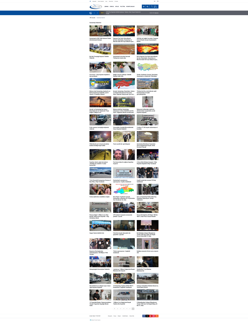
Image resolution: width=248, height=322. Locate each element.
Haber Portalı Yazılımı (96, 320)
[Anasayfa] (90, 1)
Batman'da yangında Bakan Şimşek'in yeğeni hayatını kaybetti (119, 12)
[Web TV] (154, 1)
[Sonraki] (133, 309)
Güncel (112, 6)
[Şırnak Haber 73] (96, 6)
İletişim (119, 316)
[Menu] (144, 6)
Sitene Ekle (111, 1)
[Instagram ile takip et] (153, 316)
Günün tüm (154, 12)
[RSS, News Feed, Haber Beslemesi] (156, 316)
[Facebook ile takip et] (144, 316)
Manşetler (94, 1)
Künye (115, 316)
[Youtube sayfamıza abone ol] (150, 316)
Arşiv (106, 1)
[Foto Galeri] (157, 1)
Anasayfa (93, 17)
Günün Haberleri (101, 1)
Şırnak (106, 6)
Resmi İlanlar (130, 6)
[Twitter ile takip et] (147, 316)
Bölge (117, 6)
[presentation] (94, 13)
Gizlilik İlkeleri (125, 316)
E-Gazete (116, 1)
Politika (122, 6)
